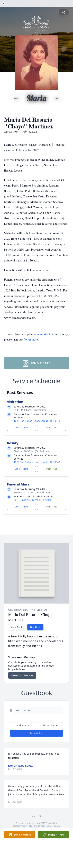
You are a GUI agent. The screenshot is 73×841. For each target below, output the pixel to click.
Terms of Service (46, 825)
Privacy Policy (27, 825)
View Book (16, 627)
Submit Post (36, 733)
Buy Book (35, 627)
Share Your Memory (22, 675)
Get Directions (21, 427)
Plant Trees (51, 427)
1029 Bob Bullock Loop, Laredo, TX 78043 (37, 420)
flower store (31, 339)
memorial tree (45, 334)
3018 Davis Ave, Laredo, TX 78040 (32, 499)
